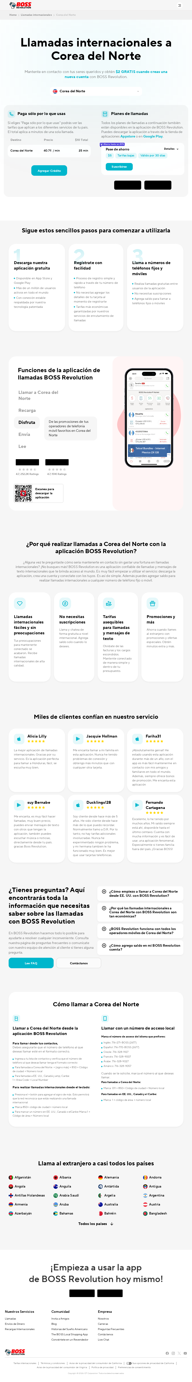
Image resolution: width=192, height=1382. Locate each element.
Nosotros (103, 1318)
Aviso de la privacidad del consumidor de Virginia (62, 1367)
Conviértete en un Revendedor (69, 1339)
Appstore (127, 136)
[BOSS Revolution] (20, 5)
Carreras (103, 1324)
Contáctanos (79, 963)
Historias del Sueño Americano (69, 1329)
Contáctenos (105, 1334)
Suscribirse (119, 167)
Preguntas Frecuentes (111, 1329)
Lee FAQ (31, 963)
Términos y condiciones (53, 1363)
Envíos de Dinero (15, 1324)
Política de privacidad (102, 1367)
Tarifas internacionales (25, 1363)
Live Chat (103, 1339)
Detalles (169, 149)
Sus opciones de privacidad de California (153, 1363)
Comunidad (60, 1312)
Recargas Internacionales (19, 1329)
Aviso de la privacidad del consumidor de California (95, 1363)
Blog (54, 1324)
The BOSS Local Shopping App (69, 1334)
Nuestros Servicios (19, 1312)
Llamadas (10, 1318)
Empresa (105, 1312)
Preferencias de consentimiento (134, 1367)
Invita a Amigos (60, 1318)
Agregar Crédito (49, 171)
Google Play (153, 136)
